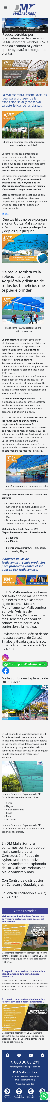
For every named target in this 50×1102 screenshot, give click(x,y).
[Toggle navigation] (5, 7)
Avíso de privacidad (25, 1084)
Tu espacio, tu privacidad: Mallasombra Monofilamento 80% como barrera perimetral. (23, 974)
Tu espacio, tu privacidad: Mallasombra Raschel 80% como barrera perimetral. (23, 1000)
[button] (44, 1096)
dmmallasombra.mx (24, 1079)
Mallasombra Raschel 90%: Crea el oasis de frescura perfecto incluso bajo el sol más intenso (24, 919)
